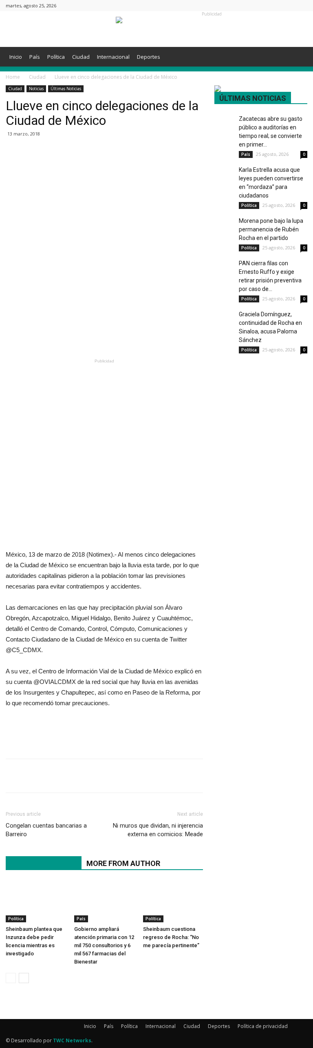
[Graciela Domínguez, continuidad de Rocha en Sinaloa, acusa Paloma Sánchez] (224, 317)
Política (56, 56)
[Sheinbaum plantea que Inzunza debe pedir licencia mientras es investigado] (36, 901)
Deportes (148, 56)
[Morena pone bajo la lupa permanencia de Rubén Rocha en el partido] (224, 223)
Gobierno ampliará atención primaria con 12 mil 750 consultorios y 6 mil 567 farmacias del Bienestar (104, 945)
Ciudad (81, 56)
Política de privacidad (263, 1026)
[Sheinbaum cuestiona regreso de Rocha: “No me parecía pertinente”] (173, 901)
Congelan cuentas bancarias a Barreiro (46, 830)
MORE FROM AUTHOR (123, 863)
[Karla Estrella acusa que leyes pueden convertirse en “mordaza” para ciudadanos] (224, 172)
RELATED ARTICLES (44, 863)
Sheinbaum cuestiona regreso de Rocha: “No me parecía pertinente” (171, 937)
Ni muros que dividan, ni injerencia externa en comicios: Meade (158, 830)
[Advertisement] (104, 335)
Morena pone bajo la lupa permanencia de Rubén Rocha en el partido (271, 229)
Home (13, 76)
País (34, 56)
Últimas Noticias (66, 88)
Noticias (36, 88)
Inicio (15, 56)
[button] (297, 57)
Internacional (113, 56)
